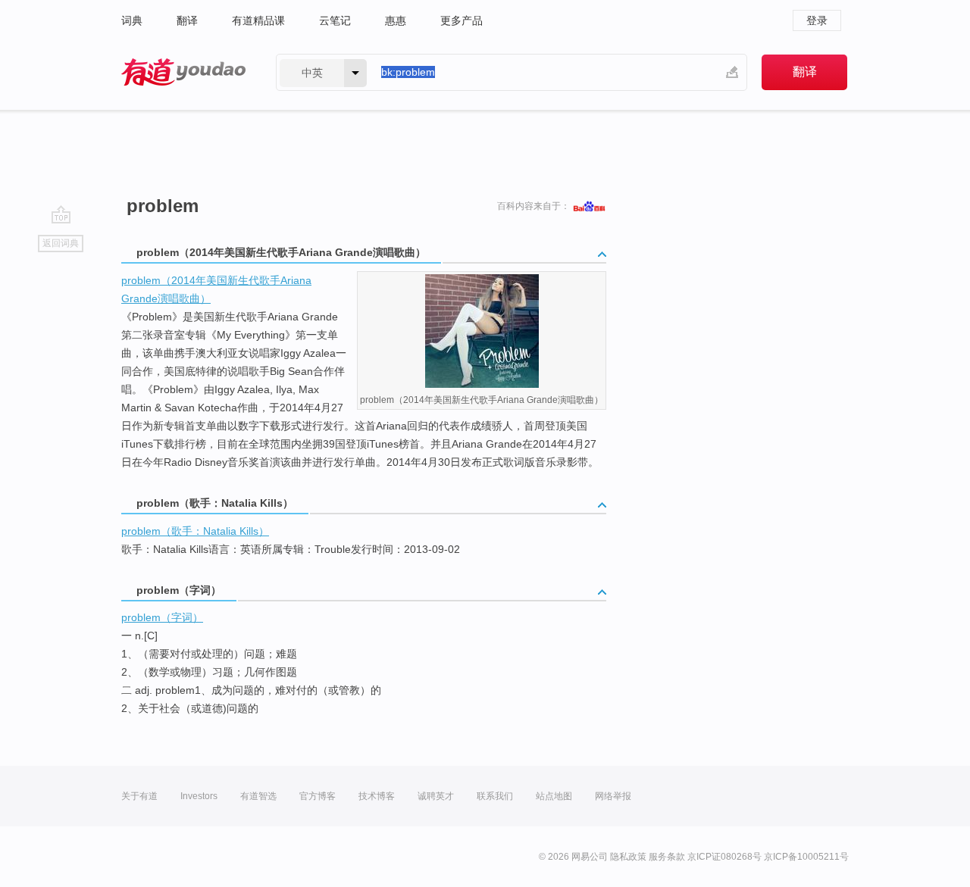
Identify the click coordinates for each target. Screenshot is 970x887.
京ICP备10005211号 (806, 856)
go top (61, 214)
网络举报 (613, 796)
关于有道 (139, 796)
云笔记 (335, 20)
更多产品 (461, 20)
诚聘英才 (436, 796)
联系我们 (495, 796)
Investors (198, 796)
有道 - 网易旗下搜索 (183, 72)
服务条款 (667, 856)
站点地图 (554, 796)
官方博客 (317, 796)
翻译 (187, 20)
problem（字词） (162, 617)
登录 (817, 20)
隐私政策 (628, 856)
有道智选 (258, 796)
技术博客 (376, 796)
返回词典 (60, 243)
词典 (131, 20)
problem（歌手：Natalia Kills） (195, 531)
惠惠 (395, 20)
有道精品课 (258, 20)
